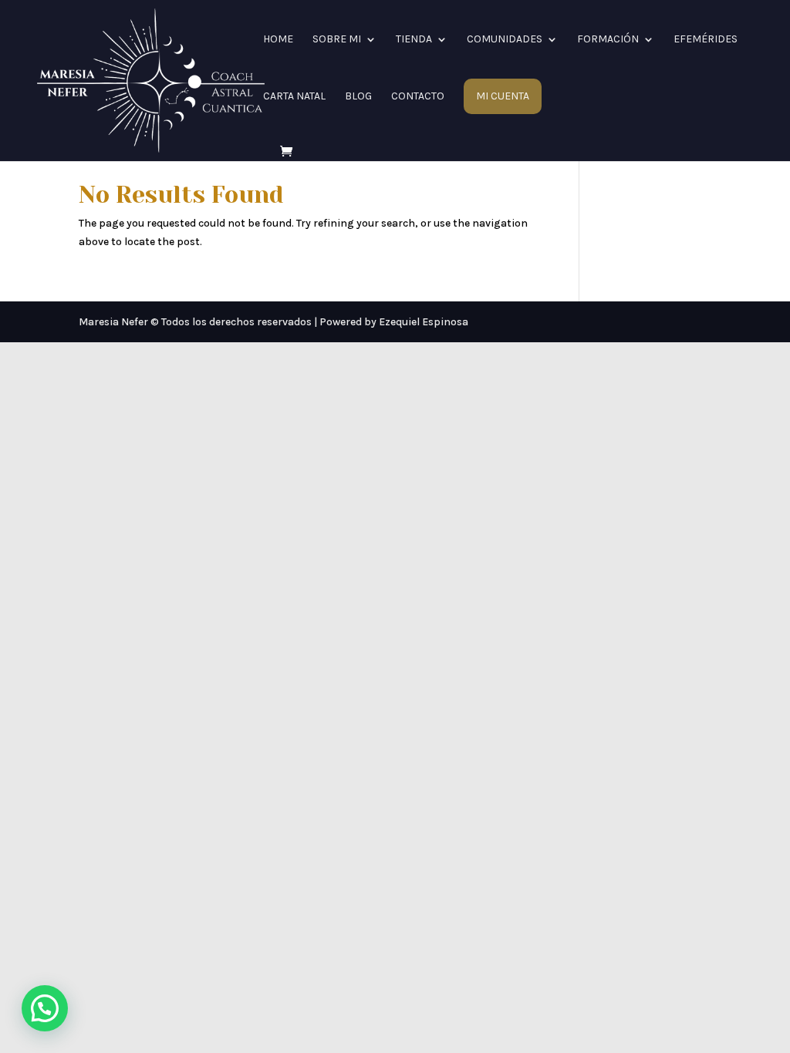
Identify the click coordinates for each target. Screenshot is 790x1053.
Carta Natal (294, 97)
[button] (45, 1008)
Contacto (417, 97)
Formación (608, 39)
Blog (358, 97)
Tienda (414, 39)
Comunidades (504, 39)
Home (278, 39)
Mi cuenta (502, 96)
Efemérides (706, 39)
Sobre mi (336, 39)
